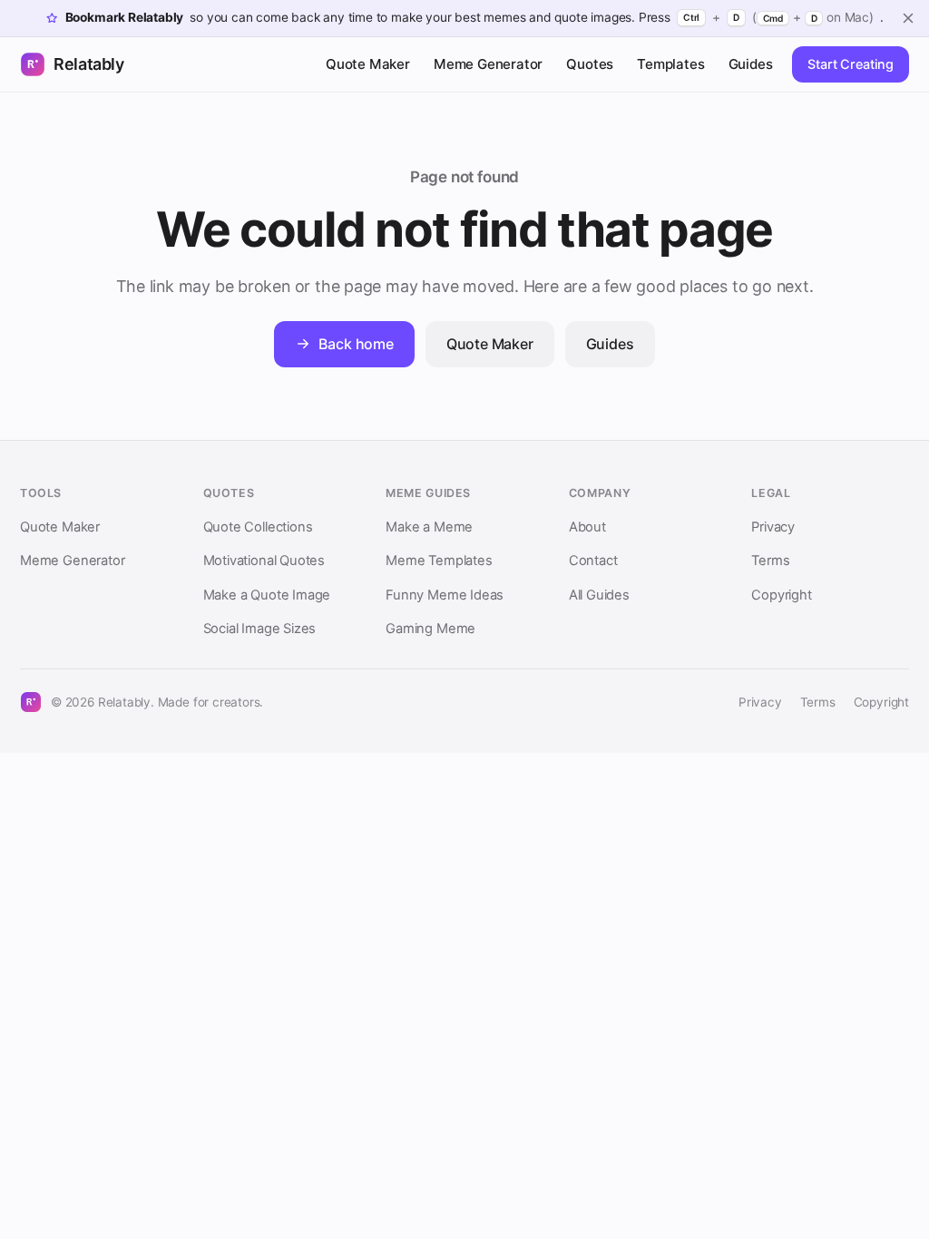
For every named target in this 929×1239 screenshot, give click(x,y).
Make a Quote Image (267, 595)
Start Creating (850, 64)
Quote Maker (368, 64)
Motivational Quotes (264, 560)
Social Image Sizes (260, 628)
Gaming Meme (430, 628)
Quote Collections (258, 527)
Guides (751, 64)
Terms (770, 560)
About (587, 527)
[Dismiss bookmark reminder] (908, 18)
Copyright (781, 595)
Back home (355, 344)
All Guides (599, 595)
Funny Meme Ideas (445, 595)
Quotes (589, 64)
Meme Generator (488, 64)
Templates (670, 64)
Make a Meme (429, 527)
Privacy (773, 527)
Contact (593, 560)
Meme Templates (439, 560)
